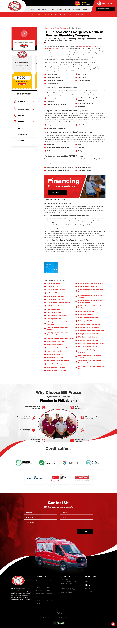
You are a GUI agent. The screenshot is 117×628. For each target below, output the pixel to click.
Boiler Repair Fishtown (54, 312)
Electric (37, 597)
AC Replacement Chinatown (56, 296)
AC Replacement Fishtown (55, 299)
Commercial (49, 593)
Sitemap (38, 584)
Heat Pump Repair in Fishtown (56, 370)
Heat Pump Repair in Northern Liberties (90, 283)
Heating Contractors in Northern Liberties (91, 330)
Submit (85, 531)
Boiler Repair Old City (54, 319)
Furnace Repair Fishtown (55, 357)
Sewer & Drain (50, 600)
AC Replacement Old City (55, 306)
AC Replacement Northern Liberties (58, 303)
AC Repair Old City (53, 293)
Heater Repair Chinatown (86, 311)
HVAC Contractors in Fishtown (88, 340)
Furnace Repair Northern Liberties (58, 361)
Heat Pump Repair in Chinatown (57, 367)
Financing (54, 3)
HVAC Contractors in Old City (87, 347)
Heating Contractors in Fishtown (88, 327)
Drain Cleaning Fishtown (55, 344)
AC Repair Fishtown (53, 286)
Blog (49, 3)
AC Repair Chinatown (53, 283)
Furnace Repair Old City (54, 364)
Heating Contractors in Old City (88, 334)
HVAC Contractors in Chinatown (88, 337)
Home (46, 28)
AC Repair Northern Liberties (56, 290)
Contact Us (61, 3)
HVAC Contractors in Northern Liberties (91, 343)
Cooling (48, 597)
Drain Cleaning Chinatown (55, 341)
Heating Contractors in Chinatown (89, 324)
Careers (31, 3)
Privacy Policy (50, 580)
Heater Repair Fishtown (85, 314)
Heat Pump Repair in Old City (87, 286)
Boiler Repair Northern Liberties (57, 315)
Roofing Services (40, 593)
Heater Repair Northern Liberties (88, 318)
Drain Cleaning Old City (54, 351)
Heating (38, 600)
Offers (45, 3)
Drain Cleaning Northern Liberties (58, 348)
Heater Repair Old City (85, 321)
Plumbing (38, 603)
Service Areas (38, 3)
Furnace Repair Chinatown (55, 354)
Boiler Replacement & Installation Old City (60, 338)
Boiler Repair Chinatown (54, 309)
